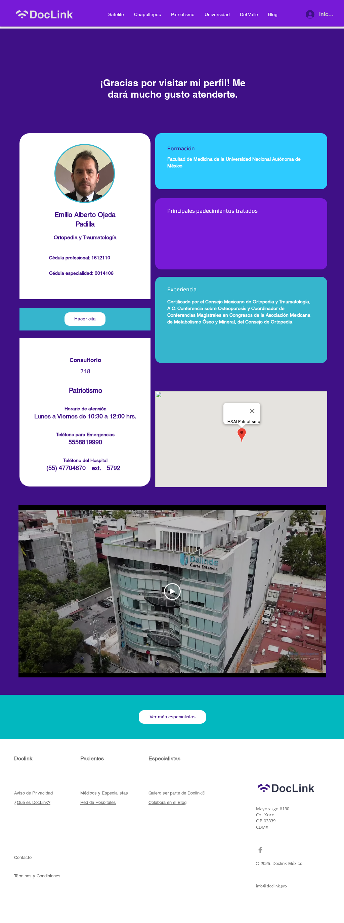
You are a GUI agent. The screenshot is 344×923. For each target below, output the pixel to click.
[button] (84, 319)
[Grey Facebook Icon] (260, 850)
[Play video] (172, 591)
